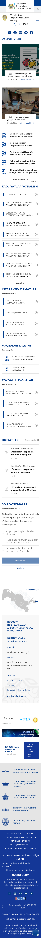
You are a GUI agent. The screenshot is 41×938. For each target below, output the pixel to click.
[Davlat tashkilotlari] (3, 3)
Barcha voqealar (7, 350)
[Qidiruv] (14, 24)
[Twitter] (9, 32)
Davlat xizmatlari (14, 837)
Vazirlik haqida (15, 834)
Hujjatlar (31, 837)
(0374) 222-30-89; (16, 680)
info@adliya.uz (28, 870)
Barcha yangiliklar (19, 180)
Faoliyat (30, 834)
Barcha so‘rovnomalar (9, 509)
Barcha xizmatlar (8, 293)
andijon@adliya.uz (16, 696)
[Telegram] (26, 32)
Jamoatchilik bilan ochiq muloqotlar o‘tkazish (19, 549)
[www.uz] (20, 898)
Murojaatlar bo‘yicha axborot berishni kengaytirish (21, 541)
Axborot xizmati (13, 848)
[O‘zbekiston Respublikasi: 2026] (20, 733)
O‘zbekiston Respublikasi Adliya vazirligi (20, 857)
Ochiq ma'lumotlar (20, 845)
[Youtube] (20, 32)
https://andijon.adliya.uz (19, 690)
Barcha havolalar (8, 384)
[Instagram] (15, 32)
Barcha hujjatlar (31, 440)
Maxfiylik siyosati (20, 841)
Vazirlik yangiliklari (26, 123)
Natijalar (20, 568)
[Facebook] (31, 32)
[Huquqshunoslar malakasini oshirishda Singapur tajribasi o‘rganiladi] (20, 103)
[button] (37, 3)
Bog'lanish (30, 848)
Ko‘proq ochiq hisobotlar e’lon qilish (19, 532)
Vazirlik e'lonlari (27, 80)
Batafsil (19, 283)
